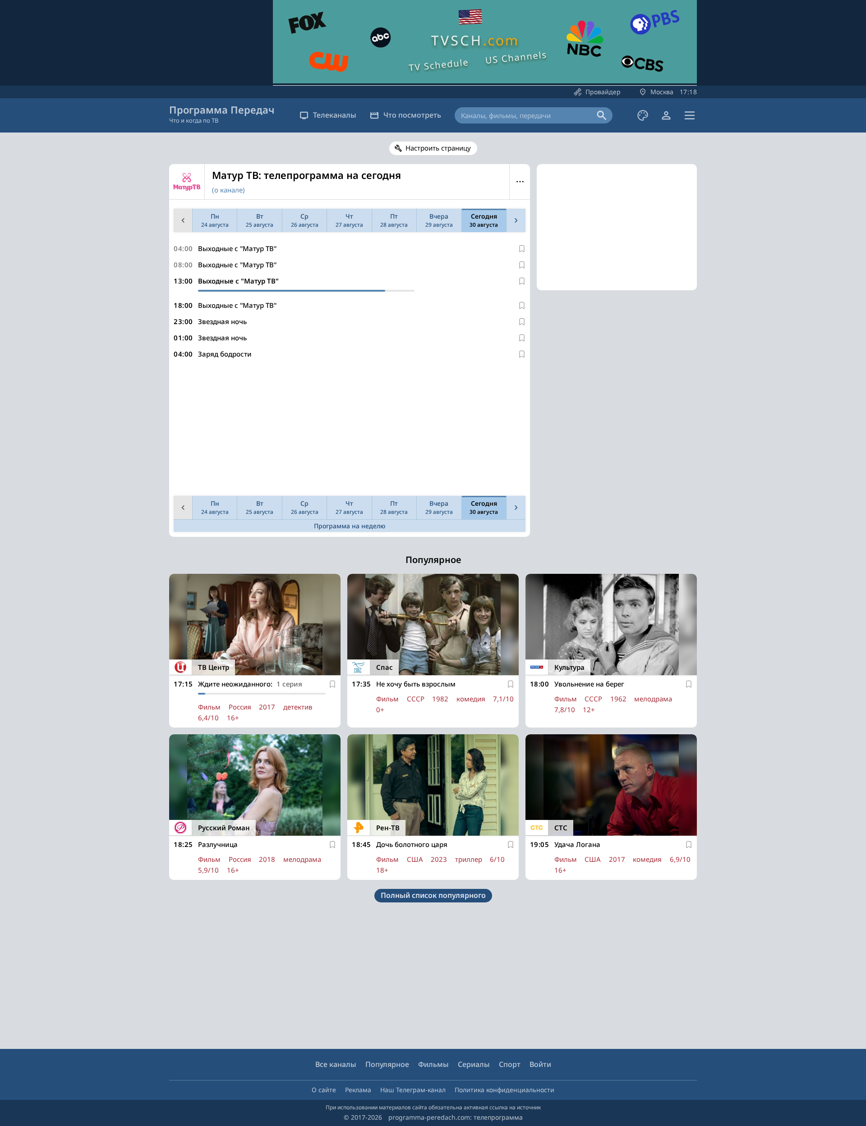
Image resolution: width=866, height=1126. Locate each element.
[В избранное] (522, 248)
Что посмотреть (412, 115)
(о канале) (228, 189)
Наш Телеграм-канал (413, 1089)
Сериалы (474, 1064)
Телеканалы (334, 115)
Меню (520, 181)
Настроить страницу (438, 147)
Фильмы (433, 1064)
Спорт (510, 1064)
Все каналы (335, 1064)
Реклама (358, 1089)
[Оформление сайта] (642, 115)
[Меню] (689, 115)
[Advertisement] (349, 429)
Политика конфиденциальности (504, 1089)
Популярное (387, 1064)
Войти (540, 1064)
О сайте (324, 1089)
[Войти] (666, 115)
